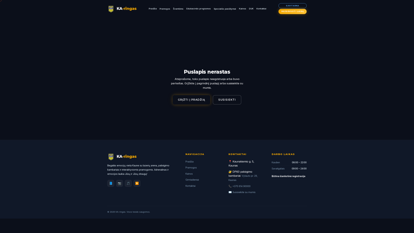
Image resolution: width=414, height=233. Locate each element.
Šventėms (178, 8)
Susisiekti (227, 99)
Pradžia (153, 8)
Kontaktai (261, 8)
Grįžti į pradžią (191, 99)
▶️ (137, 183)
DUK (251, 8)
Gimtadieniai (192, 179)
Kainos (242, 8)
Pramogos (165, 8)
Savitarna (292, 6)
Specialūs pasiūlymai (225, 8)
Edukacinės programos (198, 8)
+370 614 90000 (242, 186)
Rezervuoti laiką (292, 11)
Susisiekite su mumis (244, 192)
